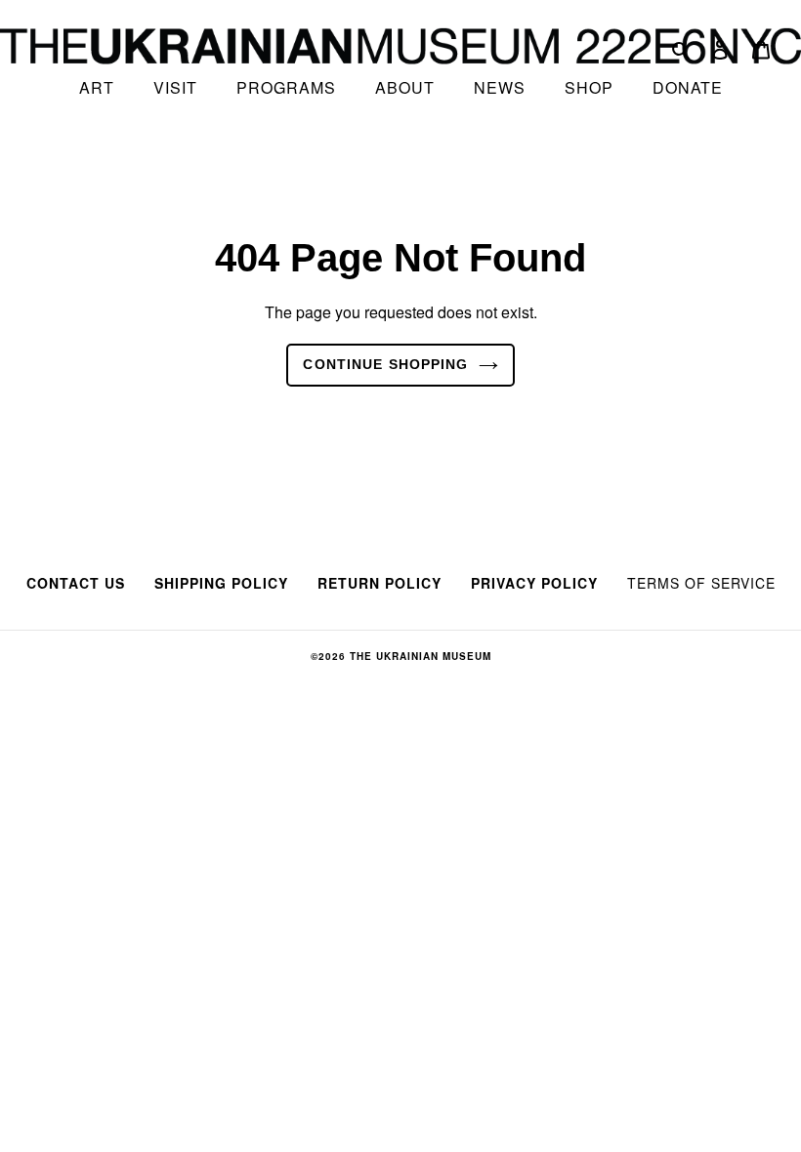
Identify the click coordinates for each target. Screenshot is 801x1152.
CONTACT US (75, 583)
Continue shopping (385, 364)
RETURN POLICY (379, 583)
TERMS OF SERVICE (701, 583)
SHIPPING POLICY (221, 583)
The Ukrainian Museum (420, 656)
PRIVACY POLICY (534, 583)
